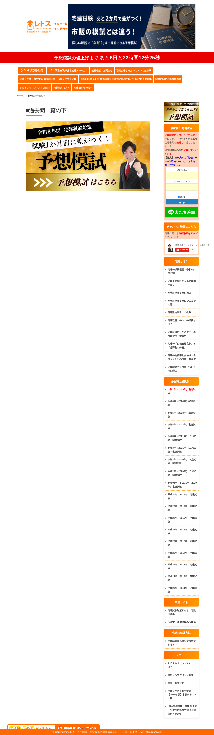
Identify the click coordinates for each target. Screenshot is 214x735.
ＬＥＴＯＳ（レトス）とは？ (35, 87)
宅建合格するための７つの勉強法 (133, 70)
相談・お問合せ (176, 682)
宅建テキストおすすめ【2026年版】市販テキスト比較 (48, 79)
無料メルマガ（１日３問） (182, 675)
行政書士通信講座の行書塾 (182, 622)
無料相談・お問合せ (102, 70)
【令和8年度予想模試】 (32, 70)
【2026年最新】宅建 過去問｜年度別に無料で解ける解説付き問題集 (116, 79)
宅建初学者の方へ (83, 87)
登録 (182, 197)
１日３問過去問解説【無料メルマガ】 (68, 70)
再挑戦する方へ (62, 87)
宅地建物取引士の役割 (179, 312)
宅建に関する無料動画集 (168, 79)
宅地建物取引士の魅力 (179, 292)
